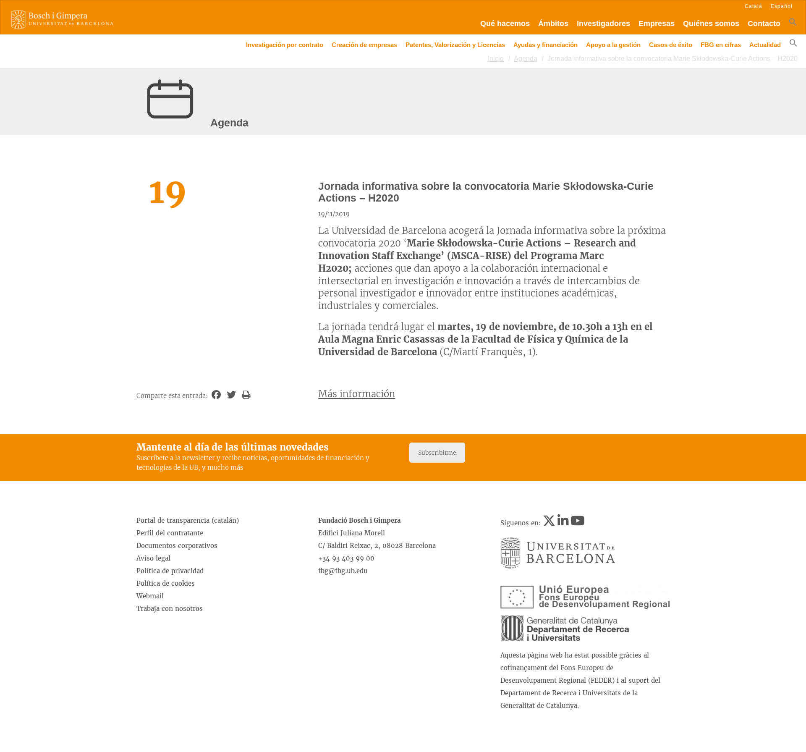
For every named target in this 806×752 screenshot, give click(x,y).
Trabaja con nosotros (169, 609)
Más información (356, 394)
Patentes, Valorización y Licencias (455, 44)
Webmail (150, 596)
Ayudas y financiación (545, 44)
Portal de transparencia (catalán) (187, 520)
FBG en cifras (721, 44)
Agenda (525, 58)
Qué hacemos (505, 23)
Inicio (496, 58)
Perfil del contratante (169, 533)
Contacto (764, 23)
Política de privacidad (170, 571)
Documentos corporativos (176, 546)
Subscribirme (437, 452)
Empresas (657, 23)
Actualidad (765, 44)
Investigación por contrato (284, 44)
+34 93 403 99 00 (346, 558)
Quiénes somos (711, 23)
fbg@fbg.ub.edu (343, 571)
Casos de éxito (670, 44)
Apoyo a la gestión (613, 44)
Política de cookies (165, 583)
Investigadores (603, 23)
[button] (793, 23)
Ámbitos (553, 23)
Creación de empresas (364, 44)
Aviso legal (153, 558)
